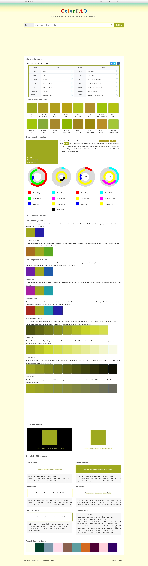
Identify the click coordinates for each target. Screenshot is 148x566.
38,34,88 (91, 75)
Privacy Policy (31, 560)
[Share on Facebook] (118, 63)
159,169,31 (46, 75)
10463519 (46, 91)
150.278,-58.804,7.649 (95, 95)
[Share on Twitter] (114, 63)
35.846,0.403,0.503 (94, 83)
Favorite (100, 1)
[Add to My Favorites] (111, 63)
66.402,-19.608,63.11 (95, 87)
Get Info (119, 25)
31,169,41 (91, 71)
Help (118, 1)
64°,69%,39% (47, 83)
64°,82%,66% (47, 87)
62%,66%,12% (47, 95)
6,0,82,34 (46, 79)
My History (109, 1)
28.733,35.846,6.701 (95, 79)
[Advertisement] (74, 42)
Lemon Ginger (104, 141)
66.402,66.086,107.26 (95, 91)
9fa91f (45, 71)
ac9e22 (113, 141)
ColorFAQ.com (29, 1)
